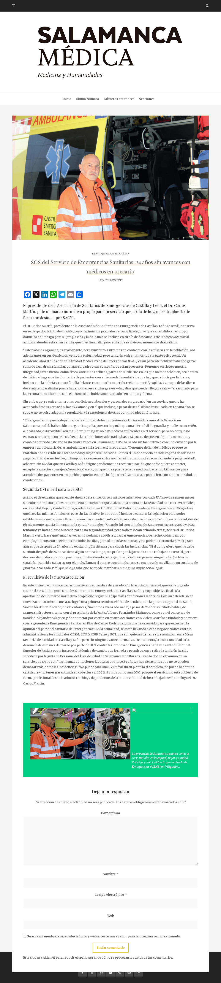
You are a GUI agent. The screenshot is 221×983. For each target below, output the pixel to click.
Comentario (110, 813)
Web (110, 916)
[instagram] (119, 972)
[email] (129, 972)
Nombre (110, 874)
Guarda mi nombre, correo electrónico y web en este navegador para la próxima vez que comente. (104, 936)
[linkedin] (101, 972)
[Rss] (138, 972)
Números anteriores (119, 99)
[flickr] (92, 972)
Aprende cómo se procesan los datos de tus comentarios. (130, 957)
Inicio (67, 99)
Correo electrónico (111, 895)
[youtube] (110, 972)
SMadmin (117, 280)
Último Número (87, 99)
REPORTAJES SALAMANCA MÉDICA (110, 253)
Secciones (146, 99)
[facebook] (82, 972)
